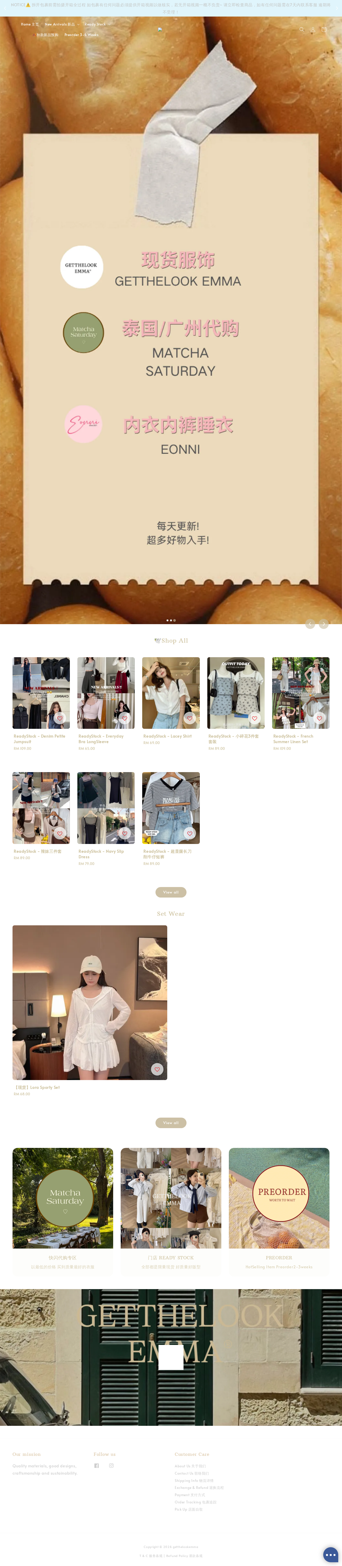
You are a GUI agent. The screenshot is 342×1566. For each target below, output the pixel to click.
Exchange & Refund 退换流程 (199, 1487)
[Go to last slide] (310, 624)
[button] (301, 29)
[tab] (167, 620)
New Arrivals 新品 (60, 24)
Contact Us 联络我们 (192, 1473)
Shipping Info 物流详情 (194, 1480)
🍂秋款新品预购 (45, 34)
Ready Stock (95, 24)
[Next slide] (324, 624)
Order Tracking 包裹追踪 (196, 1502)
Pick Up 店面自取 (189, 1509)
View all (171, 892)
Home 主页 (30, 24)
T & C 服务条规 (151, 1555)
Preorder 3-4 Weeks (82, 34)
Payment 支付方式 (190, 1494)
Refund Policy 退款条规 (184, 1555)
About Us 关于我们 (190, 1466)
